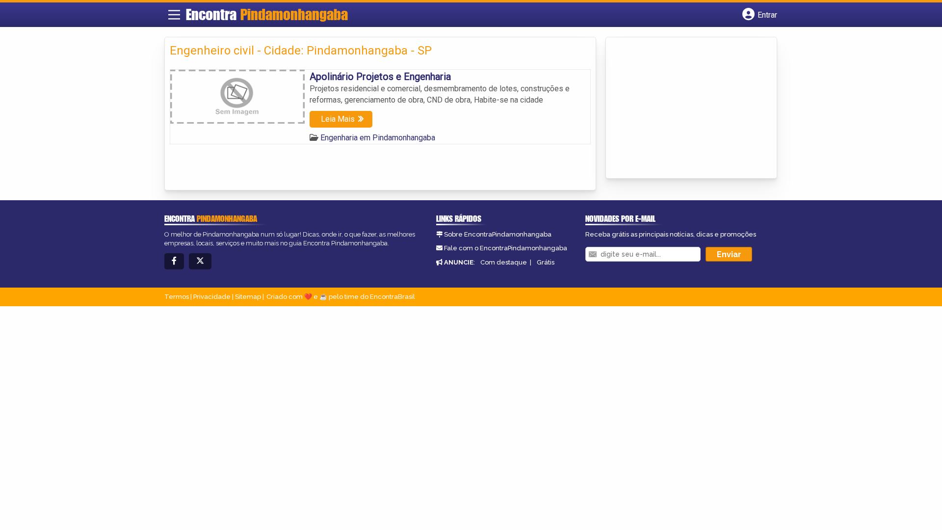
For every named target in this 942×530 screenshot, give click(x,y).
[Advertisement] (684, 108)
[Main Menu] (174, 15)
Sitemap (248, 296)
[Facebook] (174, 261)
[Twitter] (200, 261)
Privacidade (212, 296)
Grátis (545, 262)
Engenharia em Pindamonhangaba (377, 137)
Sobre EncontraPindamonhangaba (497, 234)
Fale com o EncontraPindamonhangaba (505, 248)
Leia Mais (338, 119)
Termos (176, 296)
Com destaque (503, 262)
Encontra (267, 14)
